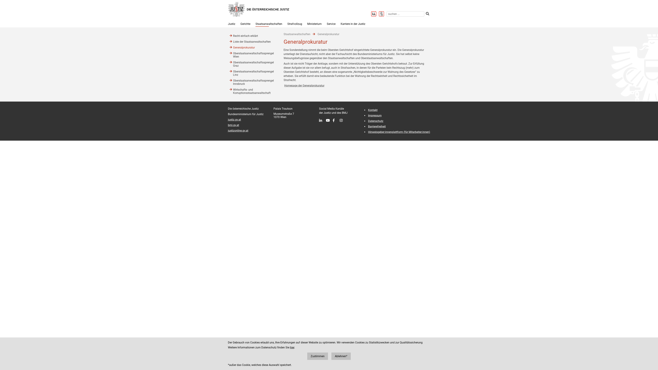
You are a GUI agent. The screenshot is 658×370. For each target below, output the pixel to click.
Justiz (231, 24)
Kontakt (372, 110)
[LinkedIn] (322, 120)
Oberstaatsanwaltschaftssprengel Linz (253, 73)
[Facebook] (336, 120)
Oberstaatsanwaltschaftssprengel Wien (253, 55)
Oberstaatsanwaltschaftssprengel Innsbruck (253, 82)
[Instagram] (343, 120)
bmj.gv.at (233, 125)
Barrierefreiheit (377, 126)
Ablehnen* (341, 356)
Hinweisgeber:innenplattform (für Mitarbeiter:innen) (399, 132)
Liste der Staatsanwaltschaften (252, 41)
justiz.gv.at (234, 119)
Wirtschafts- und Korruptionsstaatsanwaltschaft (252, 91)
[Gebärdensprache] (383, 14)
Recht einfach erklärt (245, 36)
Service (331, 24)
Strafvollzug (294, 24)
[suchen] (427, 14)
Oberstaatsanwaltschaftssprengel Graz (253, 64)
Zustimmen (318, 356)
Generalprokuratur (244, 47)
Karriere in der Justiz (353, 24)
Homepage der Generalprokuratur (304, 85)
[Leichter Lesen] (375, 14)
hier (292, 347)
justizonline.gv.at (238, 130)
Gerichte (245, 24)
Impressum (375, 115)
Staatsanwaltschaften (268, 24)
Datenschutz (375, 121)
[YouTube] (329, 120)
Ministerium (314, 24)
